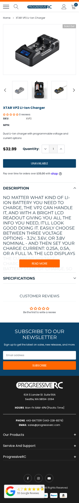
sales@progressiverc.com (44, 425)
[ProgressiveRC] (10, 496)
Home (6, 18)
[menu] (6, 7)
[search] (16, 7)
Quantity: (31, 149)
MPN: (6, 125)
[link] (28, 478)
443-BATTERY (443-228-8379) (44, 420)
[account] (64, 6)
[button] (11, 114)
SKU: (6, 118)
